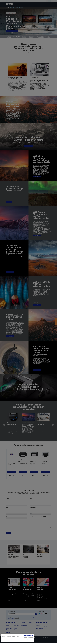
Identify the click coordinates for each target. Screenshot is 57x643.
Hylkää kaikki (28, 637)
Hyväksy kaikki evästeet (29, 635)
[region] (17, 638)
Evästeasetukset (29, 639)
